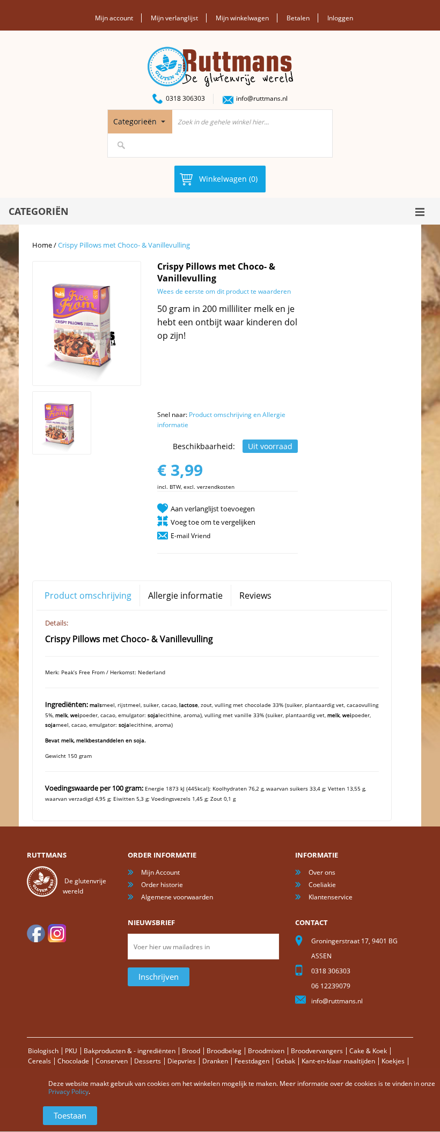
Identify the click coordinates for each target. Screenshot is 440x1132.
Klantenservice (331, 897)
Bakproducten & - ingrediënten (129, 1050)
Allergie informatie (185, 595)
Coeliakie (322, 884)
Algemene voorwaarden (177, 897)
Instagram (57, 933)
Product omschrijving (88, 595)
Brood (191, 1050)
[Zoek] (121, 145)
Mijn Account (160, 872)
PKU (71, 1050)
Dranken (215, 1061)
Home (42, 245)
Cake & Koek (368, 1050)
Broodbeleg (224, 1050)
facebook (36, 933)
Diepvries (181, 1061)
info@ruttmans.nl (262, 98)
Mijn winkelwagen (242, 18)
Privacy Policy (68, 1091)
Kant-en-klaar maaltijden (338, 1061)
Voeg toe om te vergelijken (213, 522)
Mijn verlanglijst (174, 18)
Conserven (112, 1061)
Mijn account (114, 18)
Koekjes (393, 1061)
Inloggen (340, 18)
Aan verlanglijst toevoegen (213, 508)
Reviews (255, 595)
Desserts (147, 1061)
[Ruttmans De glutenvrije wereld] (220, 51)
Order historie (162, 884)
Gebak (285, 1061)
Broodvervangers (317, 1050)
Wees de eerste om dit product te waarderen (224, 291)
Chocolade (73, 1061)
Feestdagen (251, 1061)
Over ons (322, 872)
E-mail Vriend (190, 535)
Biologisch (43, 1050)
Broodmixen (266, 1050)
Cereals (39, 1061)
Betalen (298, 18)
